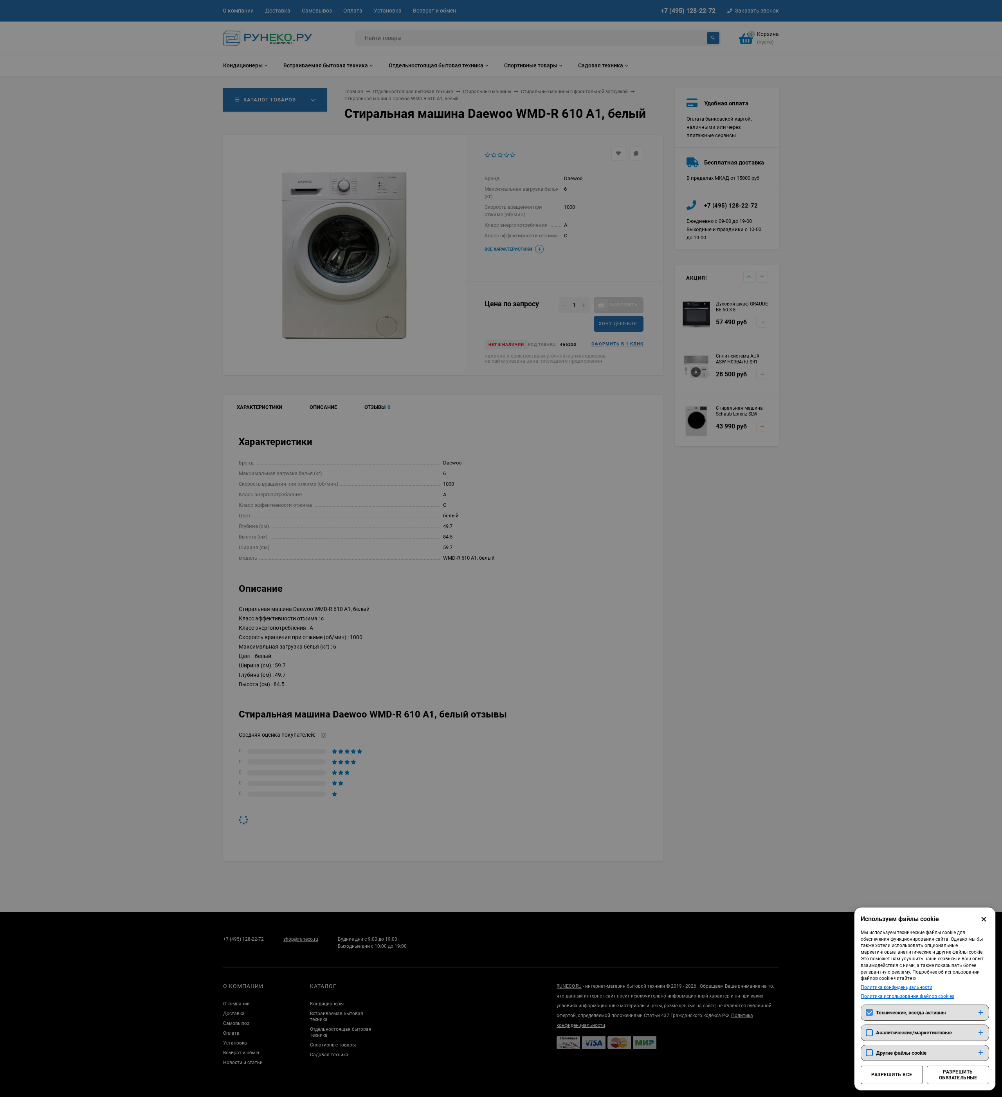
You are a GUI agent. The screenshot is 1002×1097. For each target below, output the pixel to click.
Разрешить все (891, 1074)
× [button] (984, 919)
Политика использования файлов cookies (907, 996)
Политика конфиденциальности (896, 987)
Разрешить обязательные (958, 1074)
